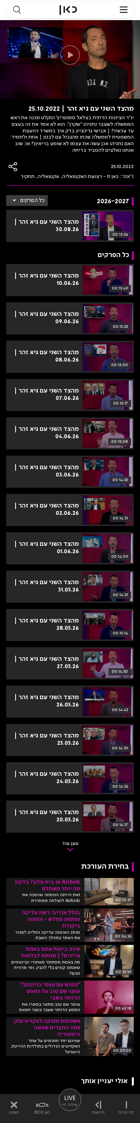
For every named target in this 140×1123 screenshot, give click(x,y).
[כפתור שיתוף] (13, 166)
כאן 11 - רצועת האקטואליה (90, 176)
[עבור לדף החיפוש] (16, 10)
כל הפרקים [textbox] (32, 200)
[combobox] (27, 200)
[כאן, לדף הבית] (68, 10)
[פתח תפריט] (123, 10)
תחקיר (28, 176)
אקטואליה (48, 176)
